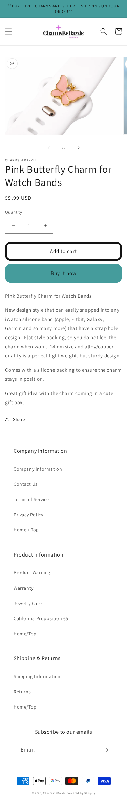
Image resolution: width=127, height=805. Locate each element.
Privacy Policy (28, 515)
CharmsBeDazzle (54, 793)
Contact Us (26, 484)
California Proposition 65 (41, 618)
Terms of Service (31, 499)
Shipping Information (37, 676)
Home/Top (25, 634)
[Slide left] (48, 147)
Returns (22, 692)
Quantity (13, 212)
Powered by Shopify (81, 793)
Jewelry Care (28, 603)
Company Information (38, 469)
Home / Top (26, 530)
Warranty (24, 588)
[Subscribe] (105, 750)
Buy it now (64, 273)
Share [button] (19, 419)
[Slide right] (78, 147)
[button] (8, 31)
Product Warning (32, 572)
